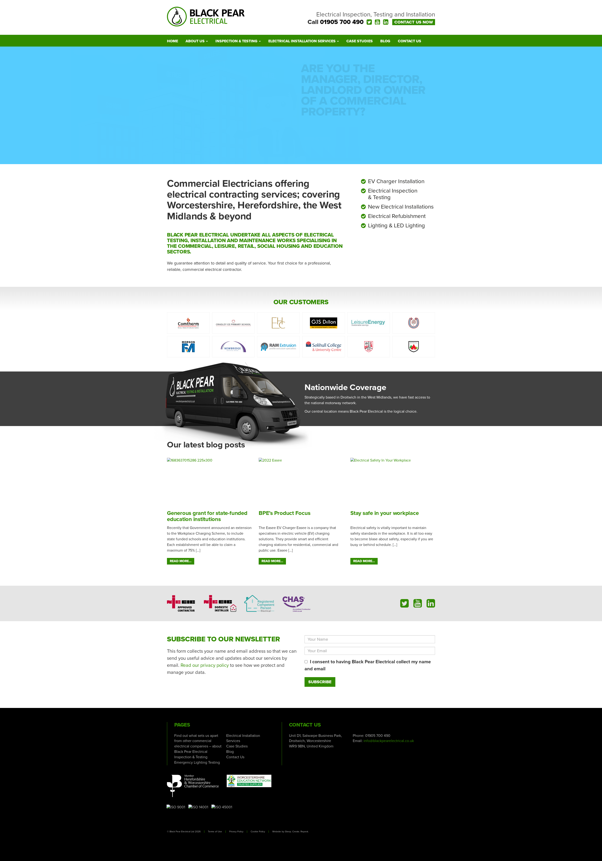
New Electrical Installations (401, 206)
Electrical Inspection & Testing (392, 194)
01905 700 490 (342, 22)
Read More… (180, 561)
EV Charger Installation (396, 181)
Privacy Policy (236, 831)
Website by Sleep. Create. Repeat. (290, 831)
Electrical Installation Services (302, 41)
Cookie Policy (258, 831)
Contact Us (409, 41)
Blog (385, 41)
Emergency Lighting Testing (197, 762)
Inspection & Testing (236, 41)
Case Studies (359, 41)
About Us (196, 41)
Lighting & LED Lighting (396, 225)
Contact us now (413, 22)
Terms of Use (215, 831)
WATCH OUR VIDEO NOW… (348, 134)
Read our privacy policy (205, 665)
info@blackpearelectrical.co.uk (389, 741)
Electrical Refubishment (397, 216)
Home (172, 41)
